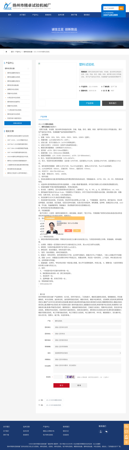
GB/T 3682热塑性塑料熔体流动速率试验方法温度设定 (18, 152)
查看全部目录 (17, 123)
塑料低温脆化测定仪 (13, 81)
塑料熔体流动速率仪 (13, 102)
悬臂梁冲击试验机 (13, 89)
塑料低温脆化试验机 (13, 77)
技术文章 (61, 15)
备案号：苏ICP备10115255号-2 (64, 444)
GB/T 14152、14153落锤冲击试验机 (18, 140)
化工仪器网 (96, 444)
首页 (9, 15)
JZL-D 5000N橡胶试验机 (54, 400)
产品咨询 (89, 103)
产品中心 (35, 15)
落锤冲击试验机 (12, 93)
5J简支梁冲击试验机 (13, 97)
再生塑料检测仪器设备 (14, 169)
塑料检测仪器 (28, 52)
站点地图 (77, 444)
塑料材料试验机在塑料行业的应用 (18, 136)
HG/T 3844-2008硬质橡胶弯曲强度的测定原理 (18, 148)
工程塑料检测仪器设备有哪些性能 (18, 165)
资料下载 (74, 15)
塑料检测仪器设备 (13, 85)
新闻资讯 (48, 15)
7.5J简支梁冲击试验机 (14, 110)
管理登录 (83, 444)
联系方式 (66, 431)
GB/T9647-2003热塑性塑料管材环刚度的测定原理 (18, 144)
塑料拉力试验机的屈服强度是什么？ (18, 161)
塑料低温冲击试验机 (13, 114)
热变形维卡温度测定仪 (14, 118)
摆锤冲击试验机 (12, 106)
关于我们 (23, 15)
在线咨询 (66, 435)
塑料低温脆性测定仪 (13, 73)
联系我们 (87, 15)
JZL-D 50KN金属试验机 (53, 405)
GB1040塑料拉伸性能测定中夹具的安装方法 (18, 156)
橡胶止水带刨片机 (48, 431)
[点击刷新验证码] (70, 377)
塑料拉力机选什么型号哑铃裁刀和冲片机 (18, 173)
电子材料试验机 (48, 435)
